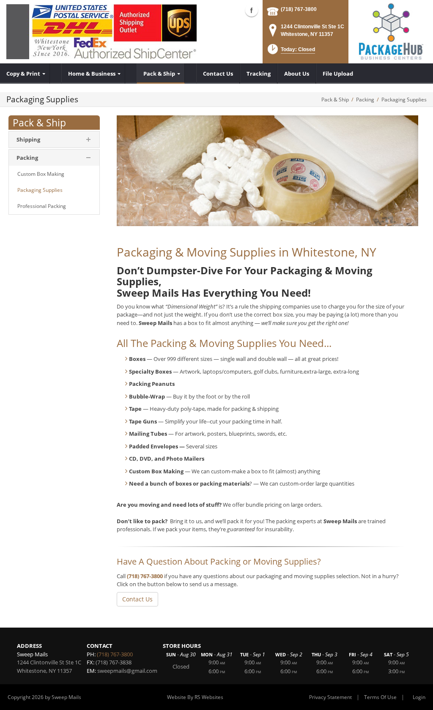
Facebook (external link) (251, 10)
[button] (290, 52)
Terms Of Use (380, 697)
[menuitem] (25, 73)
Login (419, 697)
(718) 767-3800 (299, 9)
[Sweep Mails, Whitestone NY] (101, 31)
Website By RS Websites (195, 697)
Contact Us (137, 599)
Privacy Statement (330, 697)
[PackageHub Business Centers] (390, 31)
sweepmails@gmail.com (127, 670)
